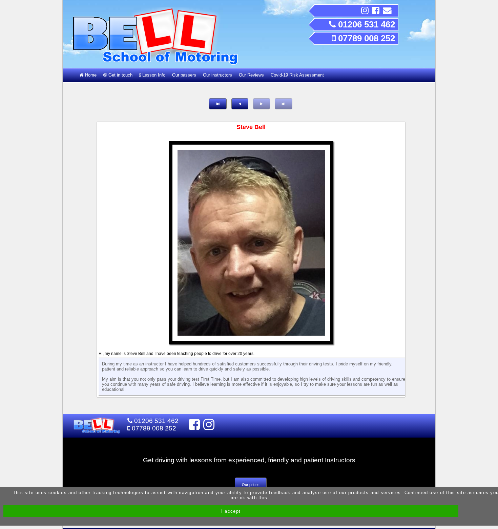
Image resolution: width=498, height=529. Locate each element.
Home (90, 75)
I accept (231, 511)
